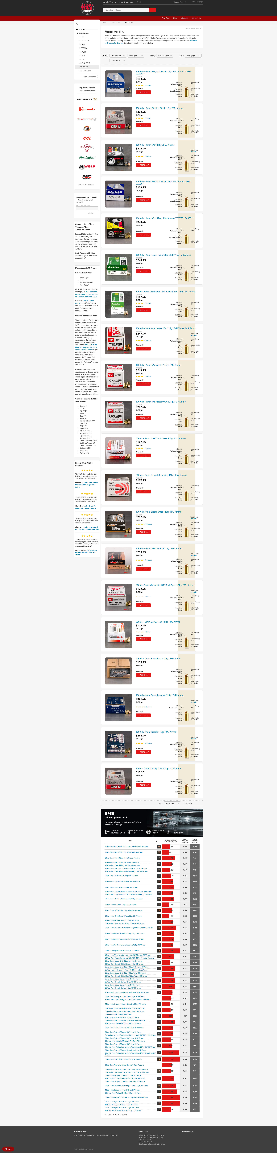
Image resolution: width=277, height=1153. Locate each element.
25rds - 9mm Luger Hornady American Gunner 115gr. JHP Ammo (127, 992)
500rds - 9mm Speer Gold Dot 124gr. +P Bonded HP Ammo (124, 923)
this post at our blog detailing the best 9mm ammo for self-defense (86, 347)
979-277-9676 (146, 1140)
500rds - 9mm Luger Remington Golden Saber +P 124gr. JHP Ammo (127, 1000)
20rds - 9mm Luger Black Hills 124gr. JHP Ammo (121, 887)
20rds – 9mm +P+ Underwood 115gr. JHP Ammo (85, 507)
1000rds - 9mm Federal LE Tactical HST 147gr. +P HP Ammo (125, 1041)
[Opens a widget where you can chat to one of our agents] (8, 1149)
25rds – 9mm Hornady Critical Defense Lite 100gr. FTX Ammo (125, 1004)
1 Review (147, 118)
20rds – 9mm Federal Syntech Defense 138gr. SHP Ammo (124, 939)
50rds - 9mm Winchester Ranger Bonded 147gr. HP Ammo (124, 1065)
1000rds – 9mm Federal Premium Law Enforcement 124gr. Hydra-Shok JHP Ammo (130, 1054)
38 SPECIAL (83, 48)
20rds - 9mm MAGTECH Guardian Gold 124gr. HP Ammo (124, 899)
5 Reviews (147, 85)
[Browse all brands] (96, 184)
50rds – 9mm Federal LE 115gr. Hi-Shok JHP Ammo (122, 1090)
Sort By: (152, 56)
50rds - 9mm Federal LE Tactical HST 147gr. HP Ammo (123, 1044)
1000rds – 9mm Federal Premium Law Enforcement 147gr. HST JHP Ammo (130, 1047)
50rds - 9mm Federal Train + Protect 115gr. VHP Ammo (123, 1059)
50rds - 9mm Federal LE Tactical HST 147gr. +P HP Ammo (124, 1038)
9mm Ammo (83, 67)
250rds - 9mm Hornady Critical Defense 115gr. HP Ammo (124, 964)
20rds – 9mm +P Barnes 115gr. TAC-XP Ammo (120, 905)
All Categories (77, 24)
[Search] (152, 10)
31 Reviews (148, 524)
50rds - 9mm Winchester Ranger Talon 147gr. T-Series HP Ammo (126, 1069)
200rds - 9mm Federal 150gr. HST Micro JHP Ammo (122, 865)
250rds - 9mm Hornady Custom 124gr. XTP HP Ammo (123, 982)
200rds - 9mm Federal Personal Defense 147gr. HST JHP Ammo (126, 871)
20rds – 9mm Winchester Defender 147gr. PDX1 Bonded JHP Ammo (128, 955)
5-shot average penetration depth (170, 840)
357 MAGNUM (84, 40)
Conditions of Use (102, 1135)
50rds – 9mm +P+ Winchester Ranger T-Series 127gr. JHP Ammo (126, 1086)
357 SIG (82, 44)
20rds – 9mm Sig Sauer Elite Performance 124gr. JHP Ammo (125, 945)
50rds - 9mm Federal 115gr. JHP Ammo (118, 1014)
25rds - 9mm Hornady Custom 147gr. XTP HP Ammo (122, 985)
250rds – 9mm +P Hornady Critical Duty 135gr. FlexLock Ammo (126, 970)
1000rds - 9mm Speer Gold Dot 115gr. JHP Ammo (121, 1105)
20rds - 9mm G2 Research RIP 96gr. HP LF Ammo (121, 876)
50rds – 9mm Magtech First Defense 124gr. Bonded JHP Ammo (126, 1097)
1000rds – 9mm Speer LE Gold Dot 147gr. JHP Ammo (123, 1111)
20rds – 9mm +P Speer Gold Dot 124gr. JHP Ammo (122, 920)
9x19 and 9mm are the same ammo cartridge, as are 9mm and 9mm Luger (86, 294)
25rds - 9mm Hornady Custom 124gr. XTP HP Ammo (122, 979)
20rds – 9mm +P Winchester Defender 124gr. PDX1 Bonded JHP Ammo (129, 928)
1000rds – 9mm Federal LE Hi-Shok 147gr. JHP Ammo (123, 1023)
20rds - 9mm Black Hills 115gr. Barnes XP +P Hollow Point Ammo (126, 847)
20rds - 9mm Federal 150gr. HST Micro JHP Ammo (122, 862)
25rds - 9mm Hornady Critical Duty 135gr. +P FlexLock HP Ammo (126, 967)
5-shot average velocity (195, 840)
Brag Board (78, 1135)
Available (194, 152)
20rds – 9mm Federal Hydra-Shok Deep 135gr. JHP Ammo (124, 933)
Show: (182, 56)
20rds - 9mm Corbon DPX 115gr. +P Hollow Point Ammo (124, 852)
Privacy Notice (89, 1135)
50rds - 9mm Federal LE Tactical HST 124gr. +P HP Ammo (124, 1028)
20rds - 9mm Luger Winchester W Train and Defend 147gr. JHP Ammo (128, 892)
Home (105, 22)
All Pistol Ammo (83, 33)
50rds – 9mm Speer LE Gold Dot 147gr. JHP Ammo (122, 1108)
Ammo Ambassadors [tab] (192, 28)
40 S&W (82, 55)
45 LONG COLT (84, 63)
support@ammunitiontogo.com (154, 1144)
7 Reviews (147, 597)
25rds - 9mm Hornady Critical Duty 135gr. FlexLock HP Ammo (125, 973)
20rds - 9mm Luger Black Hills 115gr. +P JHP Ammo (122, 881)
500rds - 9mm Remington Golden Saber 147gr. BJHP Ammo (125, 1008)
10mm (81, 37)
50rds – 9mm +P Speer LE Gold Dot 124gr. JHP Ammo (123, 1075)
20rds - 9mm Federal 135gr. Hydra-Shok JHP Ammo (122, 858)
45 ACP (81, 59)
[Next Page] (200, 803)
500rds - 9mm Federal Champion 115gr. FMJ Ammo (86, 552)
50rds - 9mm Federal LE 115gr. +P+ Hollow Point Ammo (87, 528)
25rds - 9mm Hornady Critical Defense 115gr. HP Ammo (123, 961)
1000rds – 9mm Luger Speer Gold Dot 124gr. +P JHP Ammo (125, 1078)
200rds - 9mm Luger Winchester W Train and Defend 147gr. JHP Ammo (128, 895)
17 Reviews (148, 560)
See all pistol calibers (90, 76)
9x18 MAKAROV (85, 70)
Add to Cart (144, 92)
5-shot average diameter (185, 840)
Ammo (130, 841)
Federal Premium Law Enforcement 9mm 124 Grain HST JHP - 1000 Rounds (130, 1035)
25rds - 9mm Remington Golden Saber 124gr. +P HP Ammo (124, 997)
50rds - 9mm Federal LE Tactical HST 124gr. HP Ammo (123, 1032)
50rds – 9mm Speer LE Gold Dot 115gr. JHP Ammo (122, 1102)
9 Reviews (147, 341)
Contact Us (113, 1135)
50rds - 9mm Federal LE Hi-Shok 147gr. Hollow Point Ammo (125, 1020)
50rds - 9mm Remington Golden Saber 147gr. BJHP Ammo (124, 1011)
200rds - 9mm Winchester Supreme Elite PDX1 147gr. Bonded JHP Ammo (129, 958)
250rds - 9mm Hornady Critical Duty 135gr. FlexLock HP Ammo (126, 976)
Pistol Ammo (116, 22)
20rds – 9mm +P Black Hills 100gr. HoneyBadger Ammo (123, 910)
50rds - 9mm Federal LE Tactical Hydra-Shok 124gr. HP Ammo (125, 1050)
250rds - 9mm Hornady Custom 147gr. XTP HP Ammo (123, 988)
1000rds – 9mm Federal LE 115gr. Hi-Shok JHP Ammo (123, 1093)
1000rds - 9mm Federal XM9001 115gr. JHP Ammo (122, 1017)
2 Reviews (147, 156)
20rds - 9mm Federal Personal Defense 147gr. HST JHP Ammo (126, 868)
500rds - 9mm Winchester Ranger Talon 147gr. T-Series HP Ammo (127, 1072)
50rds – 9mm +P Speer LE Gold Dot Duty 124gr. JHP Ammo (125, 1081)
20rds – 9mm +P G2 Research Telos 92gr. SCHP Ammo (123, 916)
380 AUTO (82, 52)
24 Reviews (148, 744)
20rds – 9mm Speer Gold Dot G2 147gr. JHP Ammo (122, 951)
